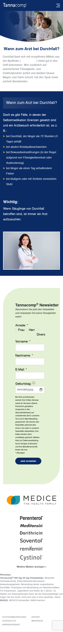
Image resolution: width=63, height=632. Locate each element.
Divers (41, 334)
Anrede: (21, 325)
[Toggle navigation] (58, 5)
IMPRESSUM (37, 621)
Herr (32, 330)
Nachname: (24, 355)
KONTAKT (35, 617)
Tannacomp (28, 61)
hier (25, 450)
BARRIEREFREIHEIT (11, 625)
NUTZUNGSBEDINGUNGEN (14, 617)
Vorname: (23, 341)
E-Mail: (21, 369)
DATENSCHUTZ (9, 621)
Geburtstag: (29, 384)
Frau (21, 330)
